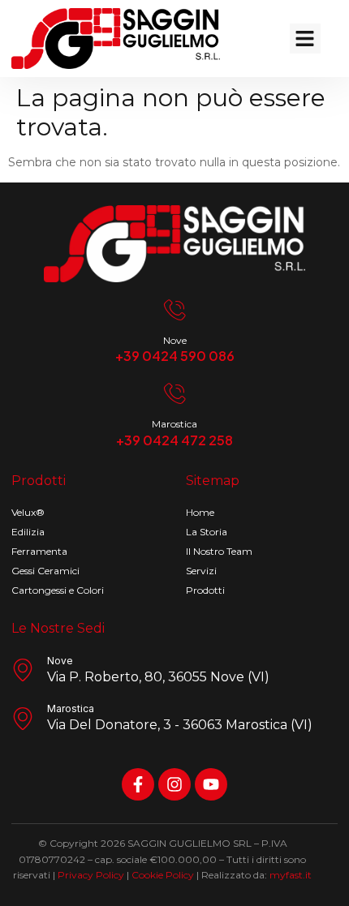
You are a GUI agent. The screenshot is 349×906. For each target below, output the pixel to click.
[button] (305, 39)
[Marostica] (174, 393)
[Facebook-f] (138, 784)
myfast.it (290, 875)
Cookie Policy (162, 875)
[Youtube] (211, 784)
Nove (175, 340)
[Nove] (174, 309)
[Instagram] (174, 784)
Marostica (174, 424)
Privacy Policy (91, 875)
